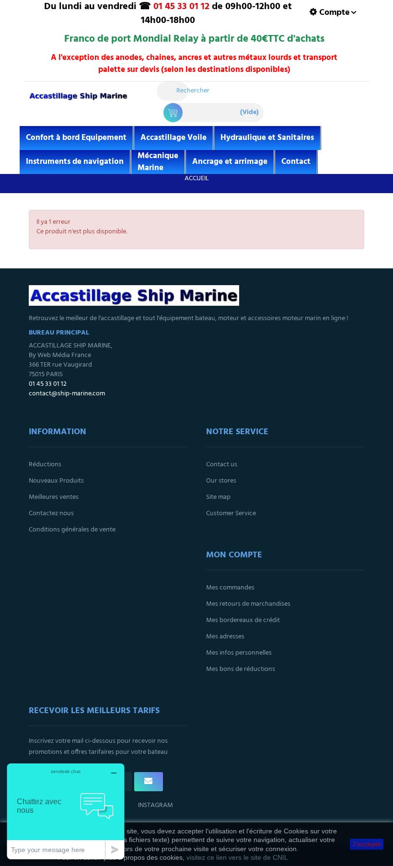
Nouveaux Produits (56, 480)
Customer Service (231, 513)
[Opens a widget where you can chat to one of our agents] (65, 811)
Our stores (221, 480)
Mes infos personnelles (239, 652)
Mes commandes (230, 587)
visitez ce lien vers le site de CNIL (237, 857)
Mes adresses (225, 636)
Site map (218, 497)
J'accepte (366, 844)
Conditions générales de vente (72, 529)
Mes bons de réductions (240, 669)
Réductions (45, 464)
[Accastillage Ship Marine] (78, 100)
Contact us (221, 464)
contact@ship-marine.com (67, 393)
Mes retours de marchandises (248, 604)
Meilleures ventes (54, 497)
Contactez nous (51, 513)
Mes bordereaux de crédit (243, 620)
